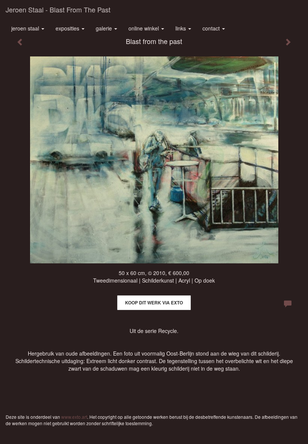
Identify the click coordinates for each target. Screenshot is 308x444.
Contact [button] (211, 28)
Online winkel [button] (144, 28)
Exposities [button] (68, 28)
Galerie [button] (104, 28)
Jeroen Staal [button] (26, 28)
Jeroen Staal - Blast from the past (58, 9)
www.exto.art (74, 417)
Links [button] (181, 28)
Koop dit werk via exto (154, 302)
